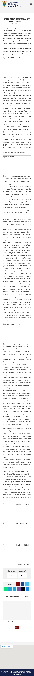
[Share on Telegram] (10, 589)
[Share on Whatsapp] (6, 589)
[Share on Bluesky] (27, 589)
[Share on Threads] (23, 589)
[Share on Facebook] (22, 584)
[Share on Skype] (14, 589)
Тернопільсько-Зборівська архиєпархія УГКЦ (14, 4)
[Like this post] (18, 584)
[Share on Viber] (19, 589)
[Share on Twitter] (27, 584)
